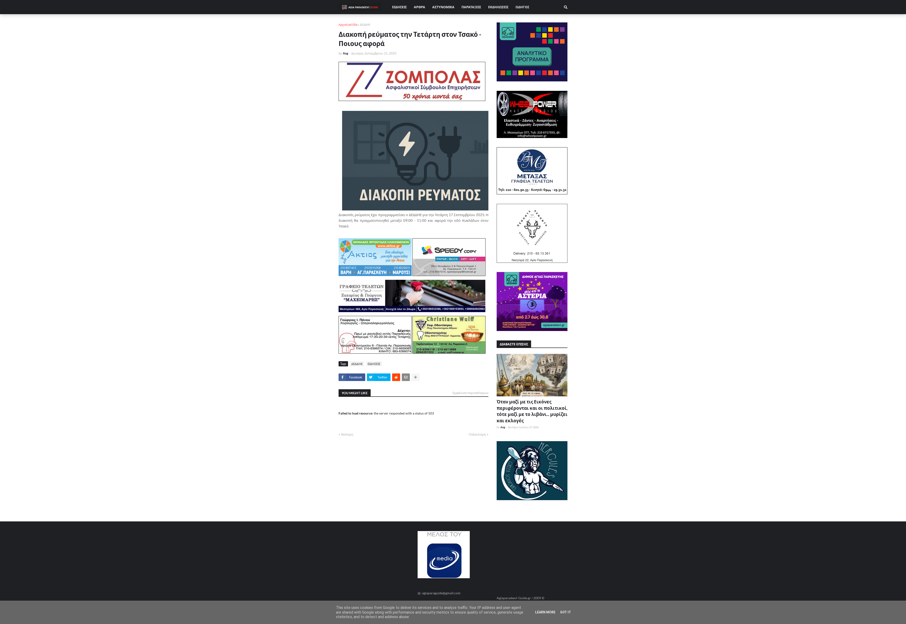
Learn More (545, 612)
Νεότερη (347, 434)
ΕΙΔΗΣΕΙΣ (374, 364)
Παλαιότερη (477, 434)
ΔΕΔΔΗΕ (365, 24)
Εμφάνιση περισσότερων (470, 393)
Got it (565, 612)
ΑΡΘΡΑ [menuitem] (419, 7)
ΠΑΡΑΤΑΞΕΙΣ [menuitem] (471, 7)
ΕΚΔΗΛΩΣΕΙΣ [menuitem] (498, 7)
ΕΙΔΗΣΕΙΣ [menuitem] (399, 7)
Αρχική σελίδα (348, 24)
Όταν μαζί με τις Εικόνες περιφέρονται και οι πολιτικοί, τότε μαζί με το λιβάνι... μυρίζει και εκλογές (532, 411)
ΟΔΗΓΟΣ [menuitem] (522, 7)
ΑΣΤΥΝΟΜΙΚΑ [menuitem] (443, 7)
